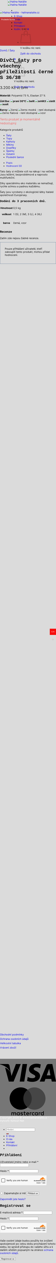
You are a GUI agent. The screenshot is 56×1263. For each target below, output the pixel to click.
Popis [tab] (9, 162)
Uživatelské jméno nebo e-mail (19, 1161)
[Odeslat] (7, 1133)
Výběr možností (9, 446)
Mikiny (10, 144)
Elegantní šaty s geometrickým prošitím (22, 891)
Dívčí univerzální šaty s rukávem (25, 1011)
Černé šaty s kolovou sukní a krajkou (28, 436)
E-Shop (18, 16)
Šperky (10, 150)
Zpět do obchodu (30, 53)
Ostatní (10, 154)
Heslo (4, 1170)
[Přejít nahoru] (1, 1124)
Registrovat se (7, 1259)
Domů (3, 50)
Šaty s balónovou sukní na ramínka (25, 738)
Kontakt (10, 1142)
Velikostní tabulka (10, 1043)
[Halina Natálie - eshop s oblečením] (17, 3)
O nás (17, 19)
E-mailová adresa (11, 1212)
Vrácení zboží (8, 1047)
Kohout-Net (17, 1120)
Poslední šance (15, 157)
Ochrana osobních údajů (14, 1038)
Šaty (12, 50)
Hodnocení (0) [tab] (14, 165)
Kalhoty (10, 141)
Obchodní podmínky (12, 1034)
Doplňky (11, 147)
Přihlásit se (33, 1193)
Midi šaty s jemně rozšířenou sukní (26, 587)
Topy (9, 138)
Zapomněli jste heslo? (13, 1199)
